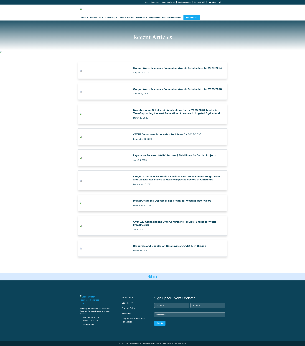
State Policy (127, 302)
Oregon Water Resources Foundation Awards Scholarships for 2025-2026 (177, 89)
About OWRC (128, 297)
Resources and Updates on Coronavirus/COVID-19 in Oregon (169, 246)
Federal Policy (128, 308)
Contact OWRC (199, 2)
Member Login (215, 2)
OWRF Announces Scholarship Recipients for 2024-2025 (167, 134)
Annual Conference (152, 2)
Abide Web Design (180, 343)
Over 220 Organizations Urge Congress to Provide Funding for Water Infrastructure (174, 223)
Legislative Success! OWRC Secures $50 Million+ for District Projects (174, 155)
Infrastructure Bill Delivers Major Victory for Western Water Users (172, 201)
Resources (127, 313)
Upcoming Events (168, 2)
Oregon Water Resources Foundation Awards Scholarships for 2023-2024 (177, 68)
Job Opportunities (184, 2)
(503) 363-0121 (89, 324)
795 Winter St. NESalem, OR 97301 (91, 319)
